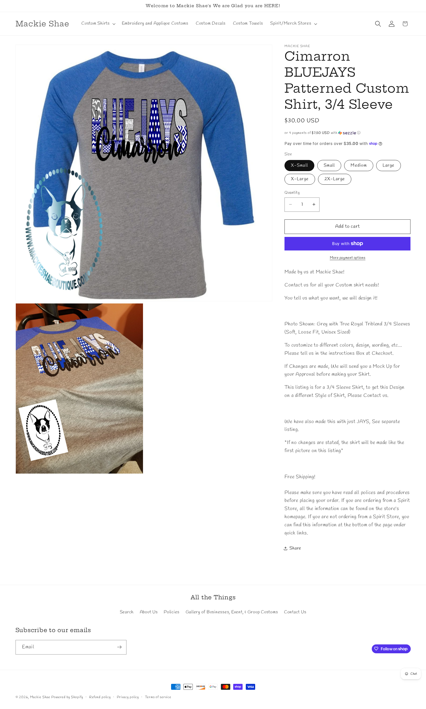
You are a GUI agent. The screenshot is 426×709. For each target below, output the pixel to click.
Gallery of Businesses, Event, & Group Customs (232, 612)
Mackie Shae (40, 697)
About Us (149, 612)
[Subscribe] (119, 647)
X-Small (299, 165)
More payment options (348, 257)
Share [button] (295, 548)
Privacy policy (128, 697)
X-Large (300, 179)
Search (127, 612)
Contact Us (295, 612)
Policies (171, 612)
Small (329, 165)
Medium (359, 165)
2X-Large (334, 179)
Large (388, 165)
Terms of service (158, 697)
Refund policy (100, 697)
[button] (98, 23)
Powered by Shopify (67, 697)
